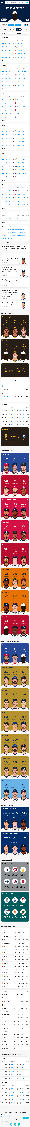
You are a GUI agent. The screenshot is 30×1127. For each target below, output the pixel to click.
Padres (4, 20)
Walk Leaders (6, 781)
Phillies (6, 936)
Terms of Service (6, 1117)
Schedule (4, 404)
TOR (23, 1078)
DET (19, 145)
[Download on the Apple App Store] (11, 1124)
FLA (18, 78)
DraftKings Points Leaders (10, 833)
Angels (6, 1048)
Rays (23, 439)
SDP (12, 410)
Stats (12, 29)
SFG (18, 50)
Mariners (6, 1041)
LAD (18, 43)
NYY (12, 424)
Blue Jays (7, 1008)
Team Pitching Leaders (8, 341)
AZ (12, 1096)
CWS (19, 138)
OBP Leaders (6, 569)
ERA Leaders (5, 690)
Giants (6, 396)
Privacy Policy (7, 1119)
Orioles (6, 1005)
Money (10, 1112)
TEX (12, 1089)
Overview (4, 29)
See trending (8, 238)
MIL (18, 159)
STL (18, 103)
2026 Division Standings (9, 380)
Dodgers (6, 386)
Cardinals (7, 960)
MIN (19, 141)
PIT (18, 99)
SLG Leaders (5, 592)
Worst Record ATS (7, 894)
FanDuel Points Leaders (9, 808)
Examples (23, 1112)
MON (18, 75)
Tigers (6, 1025)
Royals (6, 1028)
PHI (18, 176)
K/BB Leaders (6, 758)
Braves (6, 933)
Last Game (5, 429)
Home (5, 1112)
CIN (18, 82)
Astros (6, 1034)
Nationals (7, 943)
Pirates (6, 963)
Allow (25, 1118)
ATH (23, 1099)
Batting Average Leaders (9, 499)
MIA (12, 1064)
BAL (12, 1075)
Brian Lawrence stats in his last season (15, 232)
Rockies (6, 400)
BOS (12, 1068)
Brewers (6, 953)
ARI (18, 57)
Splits (25, 29)
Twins (6, 1021)
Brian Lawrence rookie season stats (14, 229)
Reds (5, 967)
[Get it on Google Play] (15, 1124)
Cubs (5, 956)
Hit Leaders (5, 522)
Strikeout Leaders (7, 667)
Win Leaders (5, 645)
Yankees (6, 998)
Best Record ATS (7, 863)
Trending (16, 1112)
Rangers (6, 1038)
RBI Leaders (5, 477)
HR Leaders (5, 454)
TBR (23, 410)
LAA (23, 1103)
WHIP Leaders (6, 713)
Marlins (6, 940)
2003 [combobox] (3, 33)
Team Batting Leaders (8, 317)
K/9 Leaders (5, 735)
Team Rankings (6, 365)
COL (18, 47)
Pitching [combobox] (19, 33)
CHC (18, 85)
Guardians (7, 1018)
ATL (18, 166)
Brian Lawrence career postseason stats (15, 235)
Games (19, 29)
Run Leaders (5, 545)
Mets (5, 947)
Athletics (7, 1045)
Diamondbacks (8, 393)
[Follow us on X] (19, 1124)
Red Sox (6, 1001)
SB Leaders (5, 617)
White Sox (7, 1014)
